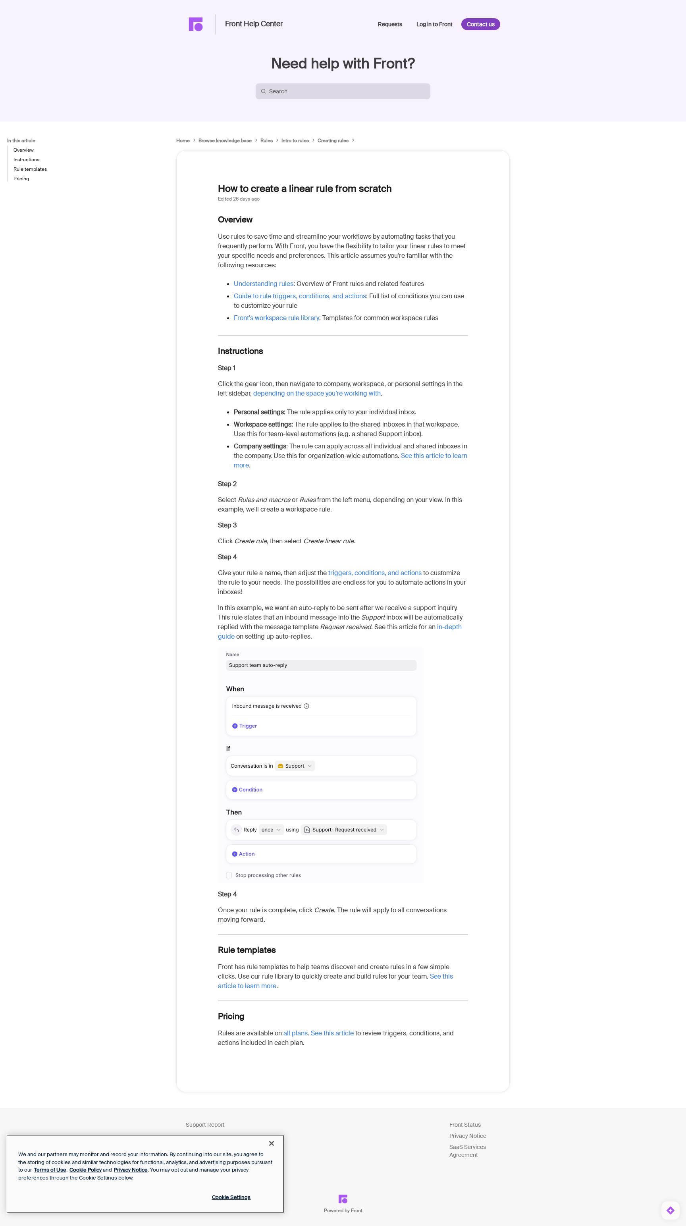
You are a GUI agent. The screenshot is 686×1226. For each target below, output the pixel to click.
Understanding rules (263, 284)
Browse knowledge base (225, 140)
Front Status (465, 1124)
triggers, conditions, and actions (374, 573)
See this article (332, 1033)
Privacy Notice (467, 1135)
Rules (266, 140)
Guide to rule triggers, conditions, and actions (300, 296)
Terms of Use (50, 1169)
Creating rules (333, 140)
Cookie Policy (85, 1169)
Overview (23, 150)
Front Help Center (254, 24)
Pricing (21, 179)
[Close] (271, 1143)
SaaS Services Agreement (467, 1150)
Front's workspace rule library (276, 318)
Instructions (26, 159)
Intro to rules (295, 140)
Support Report (205, 1124)
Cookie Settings (231, 1197)
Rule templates (30, 169)
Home (183, 140)
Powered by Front (343, 1210)
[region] (145, 1174)
